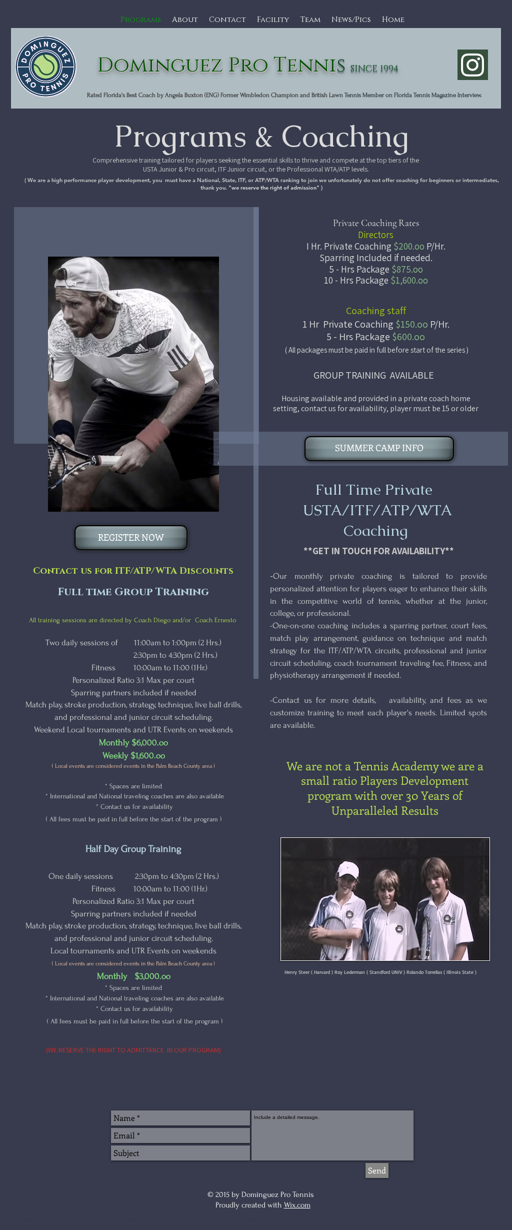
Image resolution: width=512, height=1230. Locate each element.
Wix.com (297, 1204)
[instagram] (473, 65)
